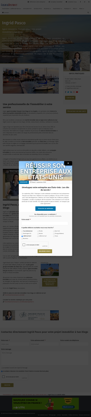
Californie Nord (27, 236)
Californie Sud (42, 236)
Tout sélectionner (28, 231)
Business (25, 238)
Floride (41, 231)
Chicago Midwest (59, 233)
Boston (41, 233)
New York (57, 231)
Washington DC (27, 233)
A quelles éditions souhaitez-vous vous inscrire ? (38, 228)
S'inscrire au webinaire (45, 208)
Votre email (26, 219)
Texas (56, 236)
